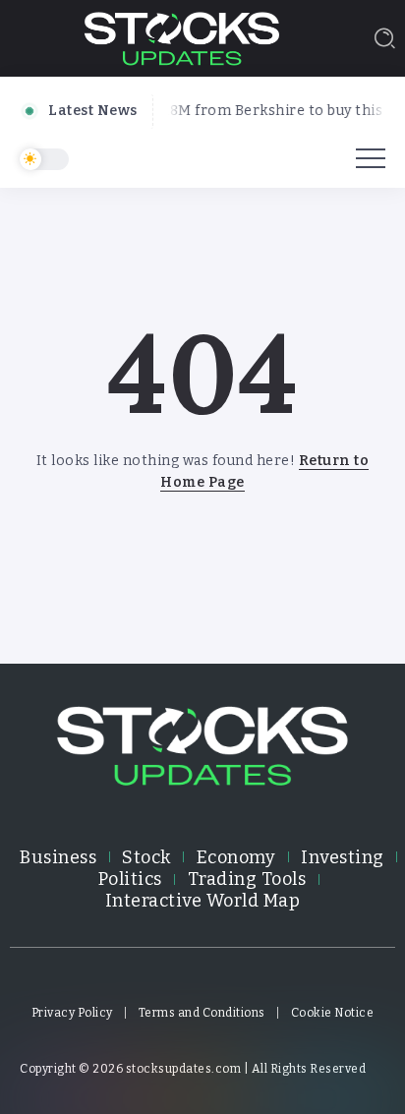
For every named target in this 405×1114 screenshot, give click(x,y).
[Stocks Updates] (182, 37)
